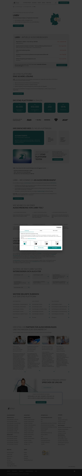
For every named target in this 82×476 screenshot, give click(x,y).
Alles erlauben (54, 247)
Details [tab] (41, 230)
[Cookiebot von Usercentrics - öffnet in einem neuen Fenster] (57, 227)
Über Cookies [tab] (55, 230)
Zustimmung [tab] (27, 230)
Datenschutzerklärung (32, 238)
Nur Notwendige (41, 247)
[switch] (35, 244)
